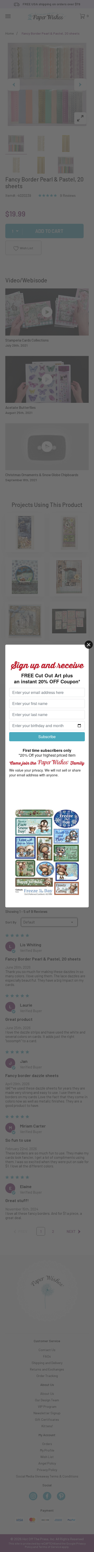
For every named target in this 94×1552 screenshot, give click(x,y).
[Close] (89, 645)
